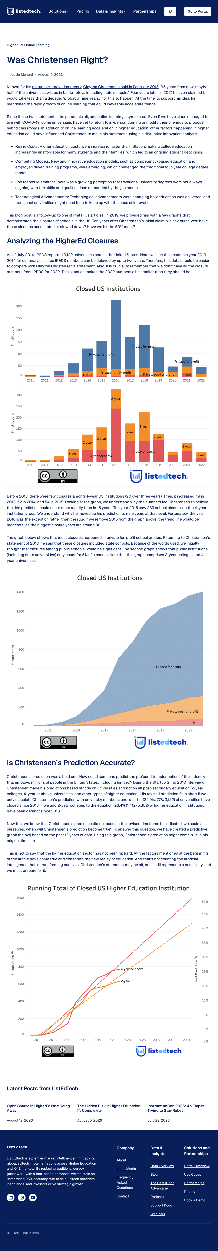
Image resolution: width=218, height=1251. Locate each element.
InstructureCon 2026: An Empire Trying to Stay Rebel (176, 1108)
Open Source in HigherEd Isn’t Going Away (38, 1108)
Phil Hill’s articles (88, 215)
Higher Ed (15, 45)
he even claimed (187, 92)
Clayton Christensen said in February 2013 (121, 86)
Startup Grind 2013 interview (177, 782)
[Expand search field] (170, 11)
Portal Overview (196, 1166)
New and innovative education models (84, 161)
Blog (154, 1174)
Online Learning (37, 45)
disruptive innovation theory (57, 86)
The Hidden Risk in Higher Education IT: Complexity (109, 1108)
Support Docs (161, 1205)
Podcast (157, 1197)
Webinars (158, 1214)
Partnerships (194, 1183)
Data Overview (162, 1166)
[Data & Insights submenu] (125, 11)
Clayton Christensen (54, 266)
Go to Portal (198, 11)
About (121, 1160)
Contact (123, 1196)
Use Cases (192, 1174)
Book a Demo (194, 1200)
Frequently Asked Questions (125, 1182)
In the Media (126, 1168)
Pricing (189, 1191)
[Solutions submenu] (68, 11)
